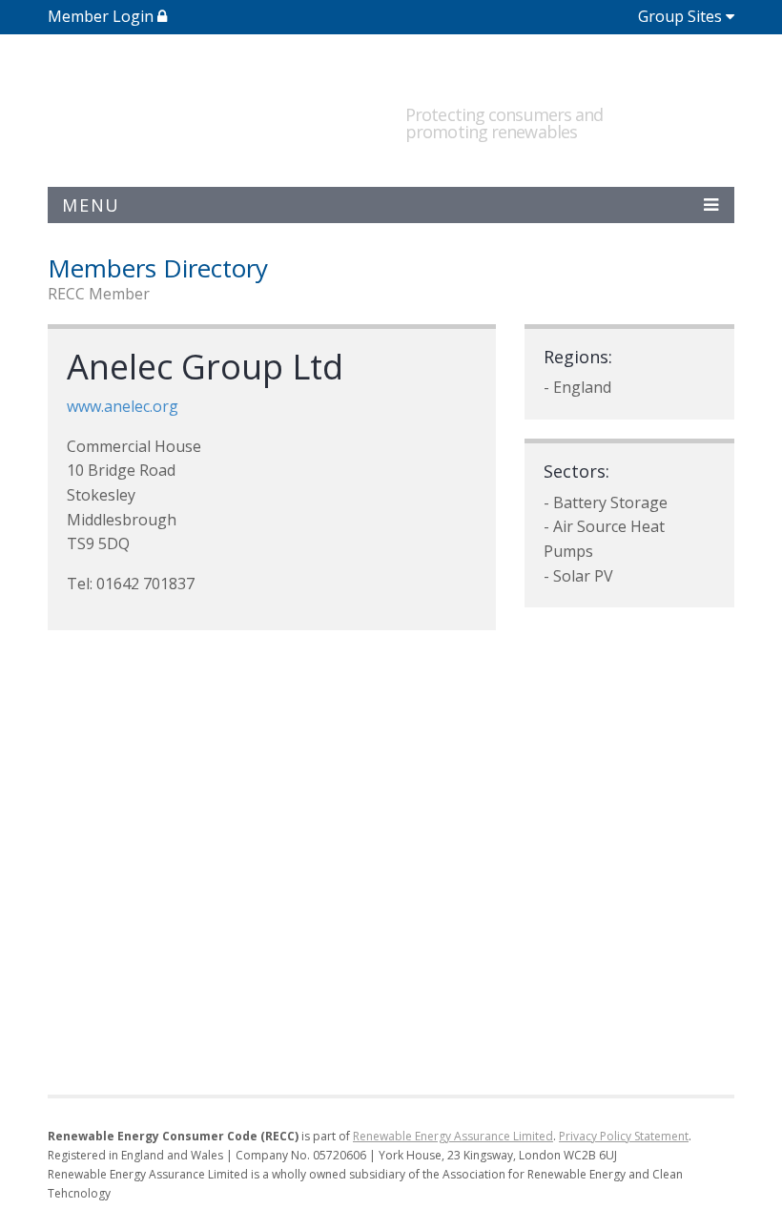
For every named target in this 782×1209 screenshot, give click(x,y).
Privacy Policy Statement (624, 1136)
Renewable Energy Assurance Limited (453, 1136)
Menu (91, 205)
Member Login (102, 16)
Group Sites (680, 16)
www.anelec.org (122, 406)
